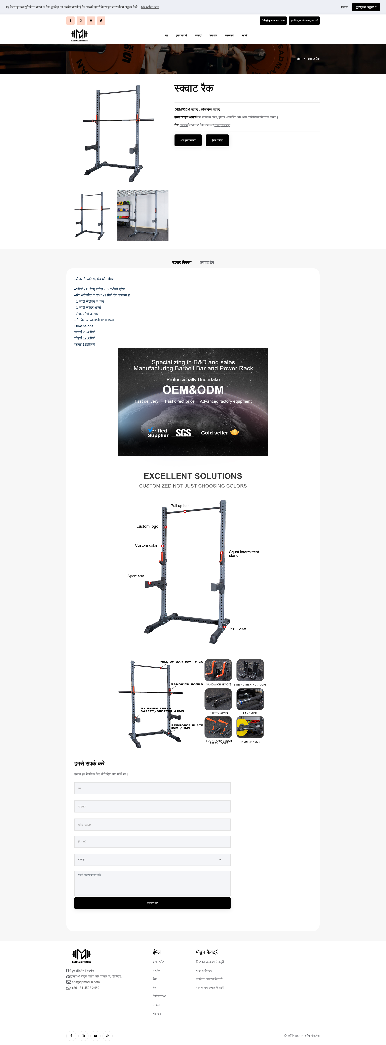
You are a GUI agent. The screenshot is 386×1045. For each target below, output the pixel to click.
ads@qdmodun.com (86, 982)
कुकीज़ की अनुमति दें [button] (366, 7)
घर (166, 35)
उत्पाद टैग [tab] (207, 262)
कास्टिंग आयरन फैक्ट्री (209, 979)
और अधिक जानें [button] (150, 7)
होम (299, 58)
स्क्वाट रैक (314, 59)
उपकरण (184, 125)
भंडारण (157, 1013)
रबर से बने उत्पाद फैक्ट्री (210, 988)
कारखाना (229, 35)
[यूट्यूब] (91, 20)
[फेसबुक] (70, 20)
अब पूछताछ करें (188, 140)
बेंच (154, 988)
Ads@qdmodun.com (273, 20)
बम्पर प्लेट (158, 962)
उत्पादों (198, 35)
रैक (155, 979)
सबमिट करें (152, 903)
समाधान (213, 35)
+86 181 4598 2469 (85, 988)
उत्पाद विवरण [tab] (181, 262)
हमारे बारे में (181, 35)
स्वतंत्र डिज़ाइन (222, 125)
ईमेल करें (216, 140)
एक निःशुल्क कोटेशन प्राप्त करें (304, 20)
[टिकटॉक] (101, 20)
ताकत (156, 1005)
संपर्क (244, 35)
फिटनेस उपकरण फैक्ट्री (210, 962)
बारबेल (156, 970)
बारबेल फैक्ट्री (204, 970)
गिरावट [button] (344, 7)
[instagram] (81, 20)
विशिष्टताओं (159, 996)
